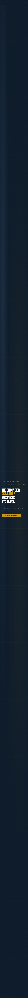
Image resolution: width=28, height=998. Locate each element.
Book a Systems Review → (11, 515)
